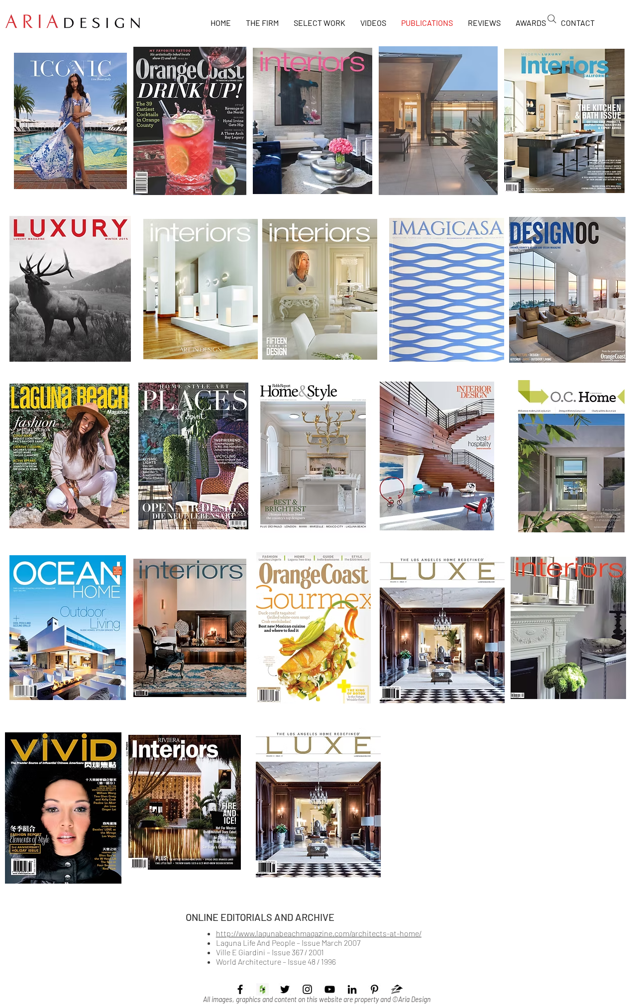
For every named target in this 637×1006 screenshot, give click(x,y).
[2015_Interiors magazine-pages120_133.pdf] (312, 122)
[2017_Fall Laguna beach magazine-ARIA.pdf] (69, 457)
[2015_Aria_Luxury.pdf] (70, 290)
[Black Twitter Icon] (285, 989)
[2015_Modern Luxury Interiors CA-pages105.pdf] (564, 122)
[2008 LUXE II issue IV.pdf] (442, 629)
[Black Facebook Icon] (240, 989)
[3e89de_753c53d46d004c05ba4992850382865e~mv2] (397, 989)
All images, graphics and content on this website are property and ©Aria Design (316, 999)
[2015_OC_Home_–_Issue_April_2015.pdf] (566, 457)
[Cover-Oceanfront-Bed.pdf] (320, 290)
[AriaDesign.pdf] (313, 457)
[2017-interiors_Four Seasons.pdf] (200, 290)
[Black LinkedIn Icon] (352, 989)
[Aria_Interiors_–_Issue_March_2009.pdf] (568, 629)
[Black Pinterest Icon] (374, 989)
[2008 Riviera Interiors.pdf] (183, 803)
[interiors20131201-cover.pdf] (190, 629)
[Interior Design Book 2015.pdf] (437, 457)
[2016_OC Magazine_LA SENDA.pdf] (190, 122)
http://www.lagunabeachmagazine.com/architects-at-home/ (319, 933)
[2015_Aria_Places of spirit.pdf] (193, 457)
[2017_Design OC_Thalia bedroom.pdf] (567, 291)
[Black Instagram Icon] (307, 989)
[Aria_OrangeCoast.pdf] (313, 629)
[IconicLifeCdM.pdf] (70, 122)
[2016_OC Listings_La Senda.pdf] (438, 122)
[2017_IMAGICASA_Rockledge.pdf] (447, 291)
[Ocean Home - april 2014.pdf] (67, 628)
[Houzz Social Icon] (262, 989)
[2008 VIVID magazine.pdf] (63, 809)
